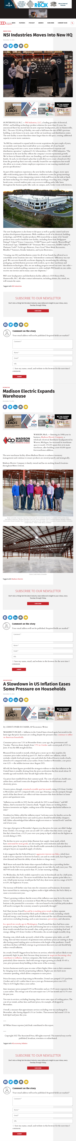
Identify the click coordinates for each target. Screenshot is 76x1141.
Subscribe (50, 23)
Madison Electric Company (52, 437)
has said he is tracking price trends (38, 911)
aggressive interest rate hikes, (48, 854)
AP (13, 1043)
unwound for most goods (17, 843)
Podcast (32, 23)
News (13, 23)
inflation (24, 1043)
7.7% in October (41, 745)
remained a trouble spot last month (37, 789)
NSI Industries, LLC (33, 122)
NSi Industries (17, 286)
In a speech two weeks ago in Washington (20, 924)
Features (22, 23)
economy (17, 1043)
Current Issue (62, 23)
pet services (52, 919)
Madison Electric (17, 579)
